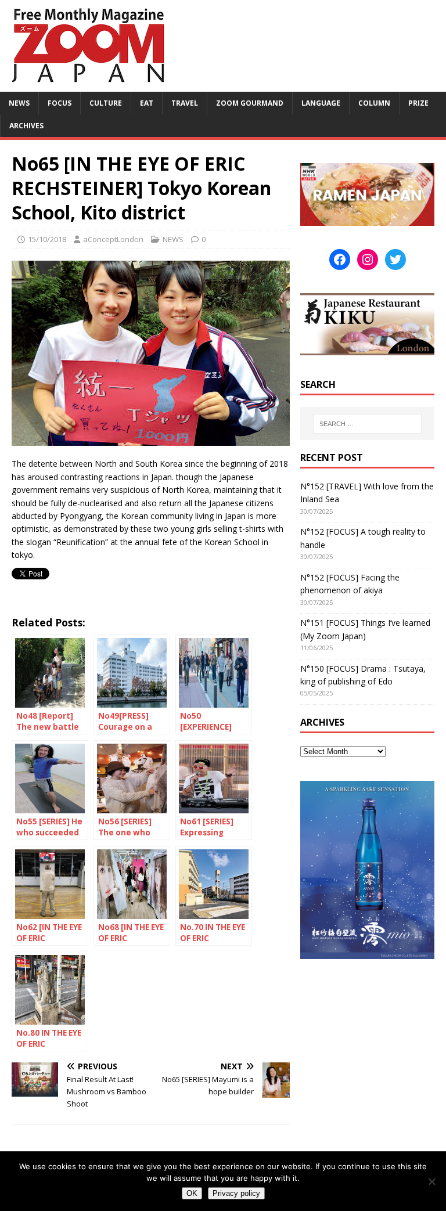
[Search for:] (367, 424)
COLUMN (374, 103)
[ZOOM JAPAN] (87, 85)
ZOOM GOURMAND (249, 103)
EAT (146, 103)
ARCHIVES (26, 126)
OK (191, 1193)
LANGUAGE (320, 103)
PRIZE (418, 103)
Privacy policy (236, 1193)
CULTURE (105, 103)
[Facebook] (339, 259)
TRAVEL (184, 103)
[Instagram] (367, 259)
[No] (431, 1181)
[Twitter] (395, 259)
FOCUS (59, 103)
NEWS (19, 103)
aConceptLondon (113, 239)
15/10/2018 (47, 239)
